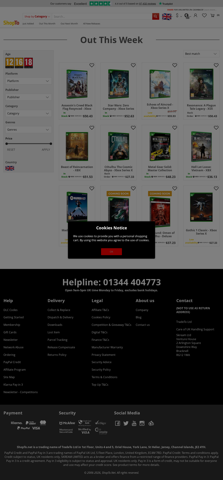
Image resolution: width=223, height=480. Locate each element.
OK (111, 251)
